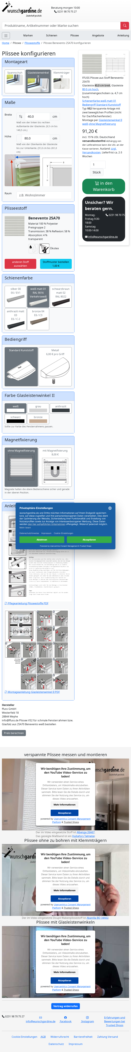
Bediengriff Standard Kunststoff (101, 104)
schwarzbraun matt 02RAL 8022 (60, 292)
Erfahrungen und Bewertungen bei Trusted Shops (114, 1021)
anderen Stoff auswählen (20, 264)
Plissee (74, 35)
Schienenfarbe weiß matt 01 (99, 101)
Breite (8, 114)
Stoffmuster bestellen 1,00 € (56, 264)
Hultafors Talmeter (83, 836)
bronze (38, 417)
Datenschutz (56, 1044)
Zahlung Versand (107, 1037)
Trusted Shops (71, 822)
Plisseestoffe (32, 43)
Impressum (76, 1044)
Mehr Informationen (65, 804)
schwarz (16, 417)
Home (5, 43)
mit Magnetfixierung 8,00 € (55, 452)
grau (38, 406)
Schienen (51, 35)
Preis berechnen (14, 733)
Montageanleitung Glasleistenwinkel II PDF (33, 692)
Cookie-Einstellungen (24, 1037)
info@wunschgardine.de (103, 237)
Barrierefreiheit (83, 1037)
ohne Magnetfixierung (21, 450)
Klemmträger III (62, 74)
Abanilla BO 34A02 (97, 918)
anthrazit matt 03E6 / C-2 (15, 315)
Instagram (87, 1021)
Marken (28, 35)
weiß (16, 406)
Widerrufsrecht (59, 1037)
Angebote (98, 35)
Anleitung (123, 35)
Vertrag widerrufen (65, 1006)
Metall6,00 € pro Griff (55, 352)
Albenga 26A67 (86, 832)
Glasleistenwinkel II (38, 74)
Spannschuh (14, 72)
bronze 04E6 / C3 (38, 313)
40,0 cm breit (102, 85)
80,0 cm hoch (90, 89)
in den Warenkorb (104, 186)
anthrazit (60, 406)
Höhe (8, 136)
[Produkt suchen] (124, 25)
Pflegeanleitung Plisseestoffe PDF (27, 603)
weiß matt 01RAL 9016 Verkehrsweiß (38, 292)
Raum (8, 193)
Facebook (65, 1021)
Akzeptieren (64, 813)
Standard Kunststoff (21, 350)
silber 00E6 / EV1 (16, 290)
